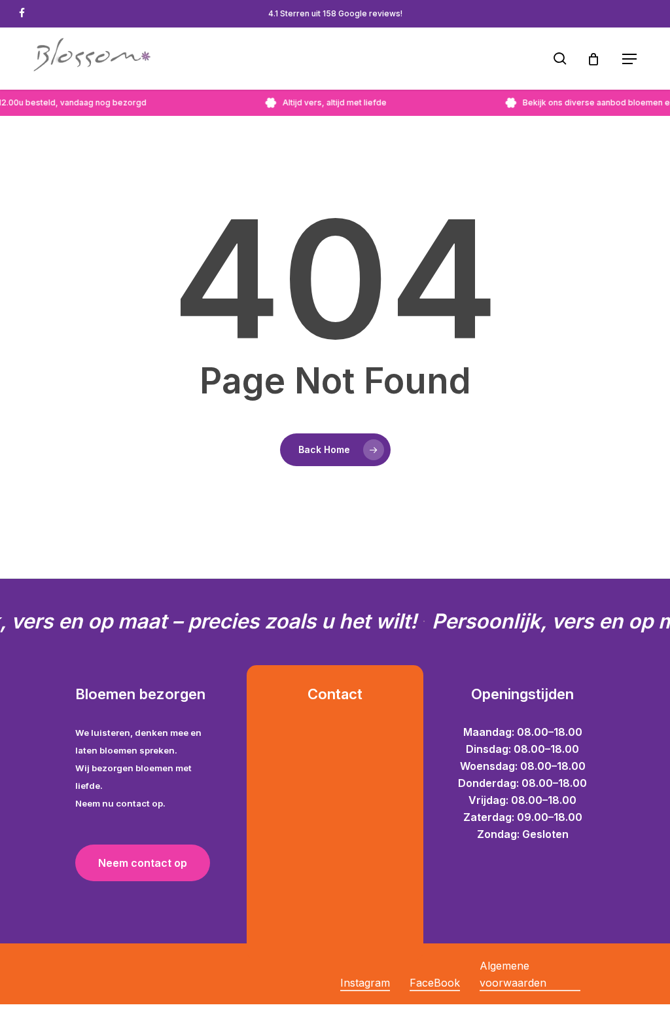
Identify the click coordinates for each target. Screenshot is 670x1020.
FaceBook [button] (435, 982)
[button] (629, 58)
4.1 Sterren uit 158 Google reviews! (335, 13)
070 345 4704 (321, 817)
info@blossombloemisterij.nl (322, 783)
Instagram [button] (365, 982)
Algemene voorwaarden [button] (513, 974)
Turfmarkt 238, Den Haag (322, 749)
